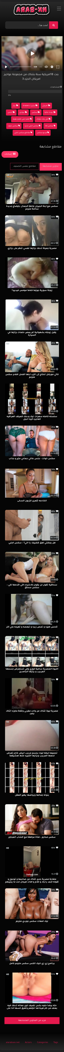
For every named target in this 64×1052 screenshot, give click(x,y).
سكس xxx (49, 126)
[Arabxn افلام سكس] (32, 10)
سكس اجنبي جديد (32, 126)
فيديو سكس (42, 133)
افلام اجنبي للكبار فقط (21, 119)
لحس (10, 113)
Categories (42, 1042)
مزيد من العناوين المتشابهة (32, 1020)
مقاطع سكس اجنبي (22, 133)
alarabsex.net (13, 1042)
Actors (28, 1042)
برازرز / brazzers (29, 106)
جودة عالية (49, 113)
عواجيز (21, 113)
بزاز (14, 106)
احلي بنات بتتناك (42, 119)
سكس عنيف (13, 126)
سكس (34, 113)
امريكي (44, 106)
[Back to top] (54, 1043)
